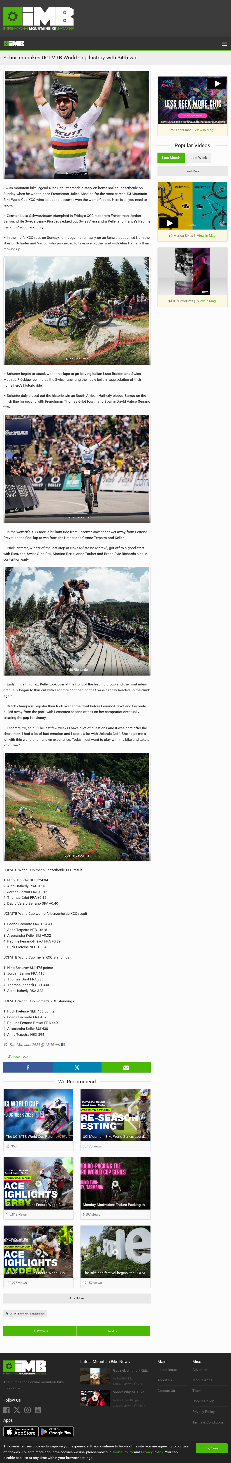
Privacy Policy (203, 1412)
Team (196, 1391)
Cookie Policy (203, 1401)
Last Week (198, 158)
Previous (42, 1331)
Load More (77, 1298)
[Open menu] (224, 43)
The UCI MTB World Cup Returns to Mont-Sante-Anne (39, 1136)
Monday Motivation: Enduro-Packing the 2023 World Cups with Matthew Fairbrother (116, 1205)
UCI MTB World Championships (27, 1313)
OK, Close (212, 1448)
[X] (17, 1411)
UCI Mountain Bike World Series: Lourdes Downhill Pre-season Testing (116, 1136)
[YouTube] (38, 1411)
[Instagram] (28, 1411)
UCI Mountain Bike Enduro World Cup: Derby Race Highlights (39, 1205)
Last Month (171, 158)
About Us (164, 1380)
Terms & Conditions (208, 1422)
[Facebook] (6, 1411)
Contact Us (166, 1391)
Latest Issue (167, 1370)
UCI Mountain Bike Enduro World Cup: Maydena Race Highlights (39, 1273)
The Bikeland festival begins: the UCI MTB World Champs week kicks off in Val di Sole (116, 1273)
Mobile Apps (202, 1380)
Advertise (199, 1370)
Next (111, 1331)
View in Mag (204, 130)
